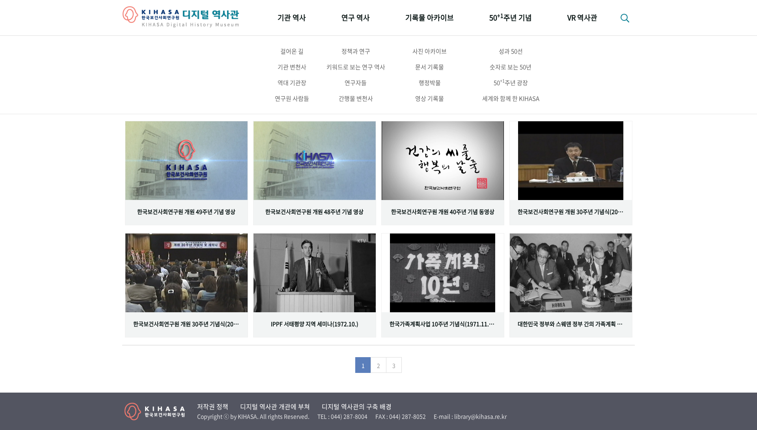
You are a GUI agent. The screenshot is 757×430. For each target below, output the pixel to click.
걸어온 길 (292, 51)
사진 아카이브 (429, 51)
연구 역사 (355, 17)
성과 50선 (511, 51)
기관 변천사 (292, 67)
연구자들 (356, 82)
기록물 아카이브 (429, 17)
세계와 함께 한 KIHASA (510, 98)
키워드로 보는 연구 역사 (355, 67)
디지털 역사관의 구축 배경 (357, 406)
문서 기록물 (429, 67)
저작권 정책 (212, 406)
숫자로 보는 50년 (510, 67)
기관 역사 (292, 17)
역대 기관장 (292, 82)
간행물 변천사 (356, 98)
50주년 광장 (511, 82)
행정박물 (430, 82)
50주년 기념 (510, 17)
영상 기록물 (429, 98)
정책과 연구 (355, 51)
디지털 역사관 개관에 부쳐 (275, 406)
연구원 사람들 (292, 98)
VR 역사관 (582, 17)
